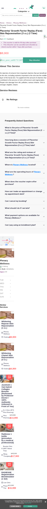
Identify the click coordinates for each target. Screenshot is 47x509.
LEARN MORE (15, 506)
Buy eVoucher (34, 60)
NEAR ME (42, 15)
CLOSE (30, 506)
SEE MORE (28, 503)
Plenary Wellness (20, 165)
